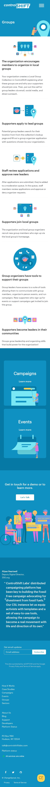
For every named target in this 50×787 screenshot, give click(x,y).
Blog (4, 725)
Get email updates (13, 655)
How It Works (8, 694)
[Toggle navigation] (41, 6)
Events (5, 705)
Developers (7, 731)
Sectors (5, 711)
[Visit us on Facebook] (5, 781)
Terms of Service (29, 675)
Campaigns (7, 701)
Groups (5, 708)
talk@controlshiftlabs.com (15, 754)
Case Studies (8, 698)
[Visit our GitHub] (21, 781)
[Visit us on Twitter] (13, 781)
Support (6, 728)
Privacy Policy (14, 675)
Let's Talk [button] (25, 497)
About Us (6, 721)
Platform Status (9, 735)
